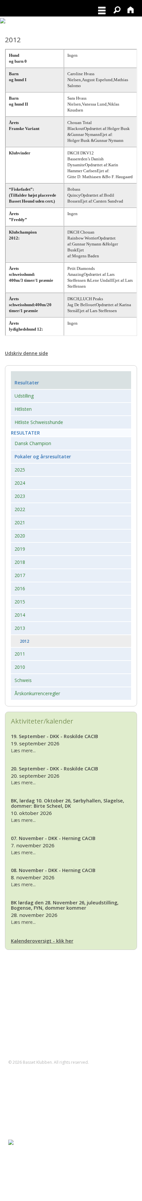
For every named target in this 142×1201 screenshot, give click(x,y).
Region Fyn (19, 1155)
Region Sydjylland (26, 1182)
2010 (20, 667)
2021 (20, 522)
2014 (20, 615)
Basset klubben (24, 1148)
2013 (20, 628)
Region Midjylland (26, 1162)
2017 (20, 575)
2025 (20, 470)
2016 (20, 588)
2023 (20, 496)
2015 (20, 602)
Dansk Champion (33, 443)
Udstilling (24, 396)
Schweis (23, 680)
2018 (20, 562)
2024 (20, 483)
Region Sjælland (25, 1175)
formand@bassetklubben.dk (45, 996)
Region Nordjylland (28, 1168)
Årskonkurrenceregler (37, 693)
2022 (20, 509)
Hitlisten (23, 409)
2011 (20, 654)
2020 (20, 536)
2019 (20, 549)
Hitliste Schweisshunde (39, 422)
